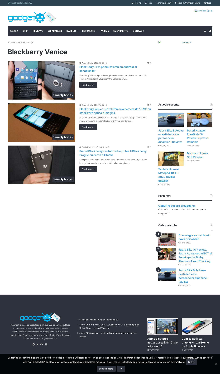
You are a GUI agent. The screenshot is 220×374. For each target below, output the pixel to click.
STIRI (25, 31)
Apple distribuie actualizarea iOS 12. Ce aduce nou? (162, 342)
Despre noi (137, 3)
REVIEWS (38, 31)
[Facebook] (34, 344)
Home (12, 42)
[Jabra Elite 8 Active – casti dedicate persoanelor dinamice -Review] (171, 120)
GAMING (71, 31)
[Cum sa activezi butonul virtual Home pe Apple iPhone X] (197, 326)
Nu (121, 368)
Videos (105, 31)
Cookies (148, 3)
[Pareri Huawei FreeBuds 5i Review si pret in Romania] (199, 120)
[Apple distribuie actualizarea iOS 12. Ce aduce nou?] (162, 326)
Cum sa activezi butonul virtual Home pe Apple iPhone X (195, 342)
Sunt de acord (106, 368)
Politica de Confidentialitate (187, 3)
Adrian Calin (87, 63)
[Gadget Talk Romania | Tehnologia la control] (32, 16)
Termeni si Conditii (163, 3)
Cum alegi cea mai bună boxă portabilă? (98, 319)
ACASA (14, 31)
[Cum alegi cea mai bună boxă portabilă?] (167, 239)
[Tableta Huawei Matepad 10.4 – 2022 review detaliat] (171, 159)
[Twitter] (38, 344)
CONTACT (138, 31)
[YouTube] (42, 344)
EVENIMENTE (120, 31)
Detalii (191, 362)
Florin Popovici (88, 147)
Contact (207, 3)
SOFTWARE (88, 31)
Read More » (88, 85)
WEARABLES (55, 31)
